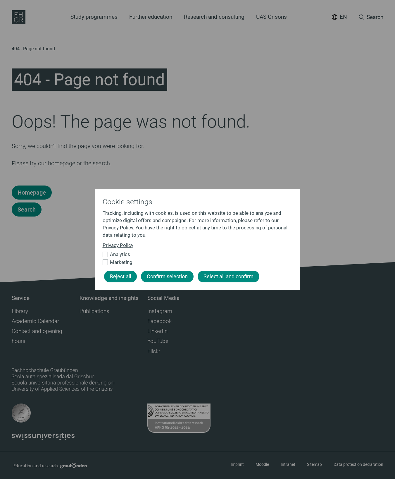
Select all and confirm (228, 276)
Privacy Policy (118, 245)
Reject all (120, 276)
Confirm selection (167, 276)
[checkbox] (195, 254)
